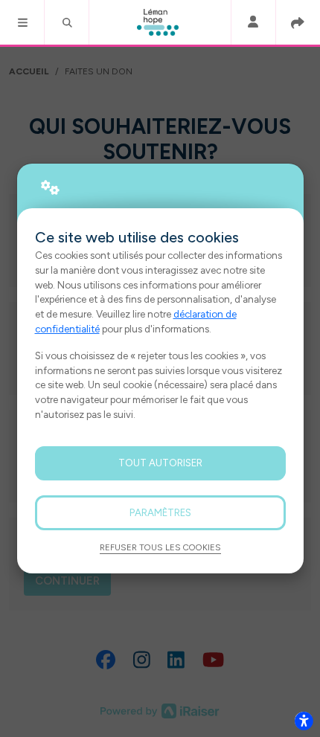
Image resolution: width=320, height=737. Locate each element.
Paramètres (160, 512)
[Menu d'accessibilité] (304, 721)
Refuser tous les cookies (160, 547)
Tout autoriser (160, 463)
